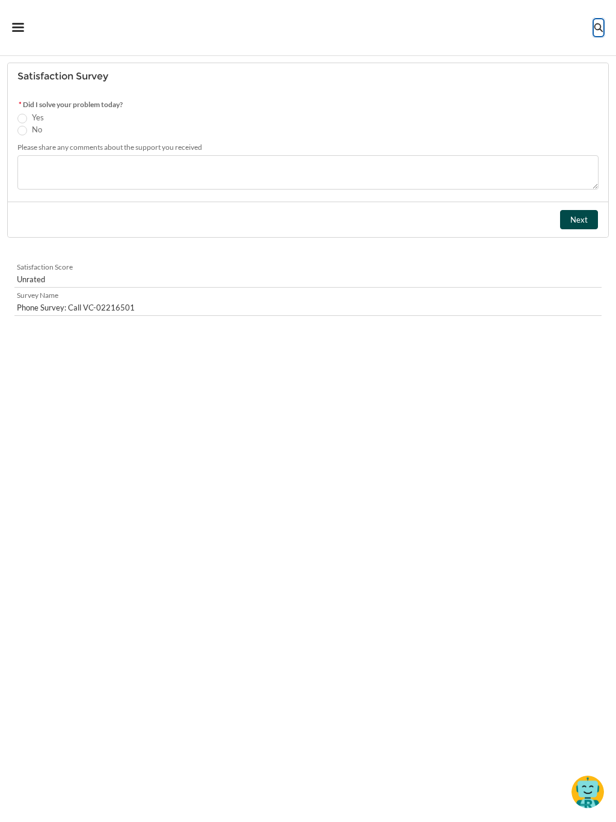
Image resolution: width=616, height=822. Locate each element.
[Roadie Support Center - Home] (308, 27)
